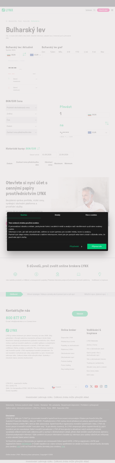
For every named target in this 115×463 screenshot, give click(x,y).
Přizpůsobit (74, 246)
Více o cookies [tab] (91, 215)
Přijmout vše (97, 246)
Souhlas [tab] (24, 215)
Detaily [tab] (57, 215)
